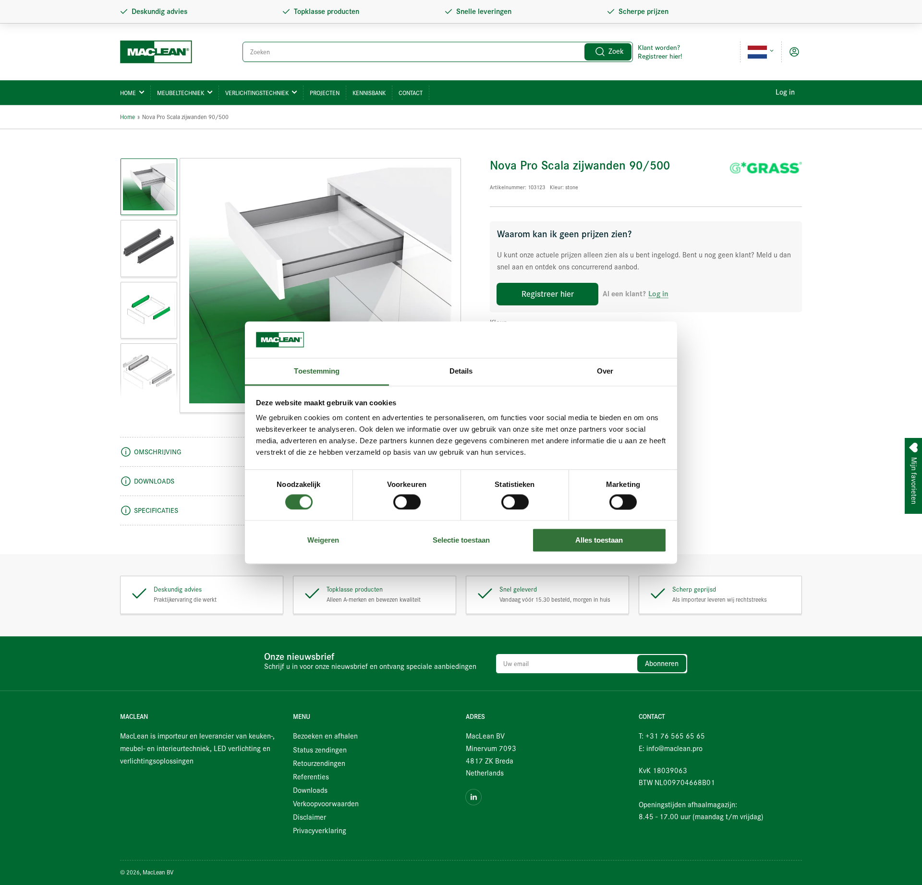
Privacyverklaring (319, 830)
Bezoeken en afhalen (325, 736)
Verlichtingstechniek (257, 93)
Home (128, 93)
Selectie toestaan (461, 540)
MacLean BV (158, 872)
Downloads (310, 790)
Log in (785, 92)
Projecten (325, 93)
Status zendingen (320, 750)
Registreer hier (548, 294)
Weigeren (323, 540)
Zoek (616, 51)
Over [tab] (605, 371)
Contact (411, 93)
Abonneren (662, 663)
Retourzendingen (319, 763)
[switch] (407, 501)
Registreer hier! (660, 56)
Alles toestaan (599, 540)
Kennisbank (369, 93)
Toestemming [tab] (317, 371)
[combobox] (438, 52)
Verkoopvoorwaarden (326, 804)
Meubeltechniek (180, 93)
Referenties (311, 777)
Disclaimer (309, 817)
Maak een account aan (721, 92)
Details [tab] (461, 371)
